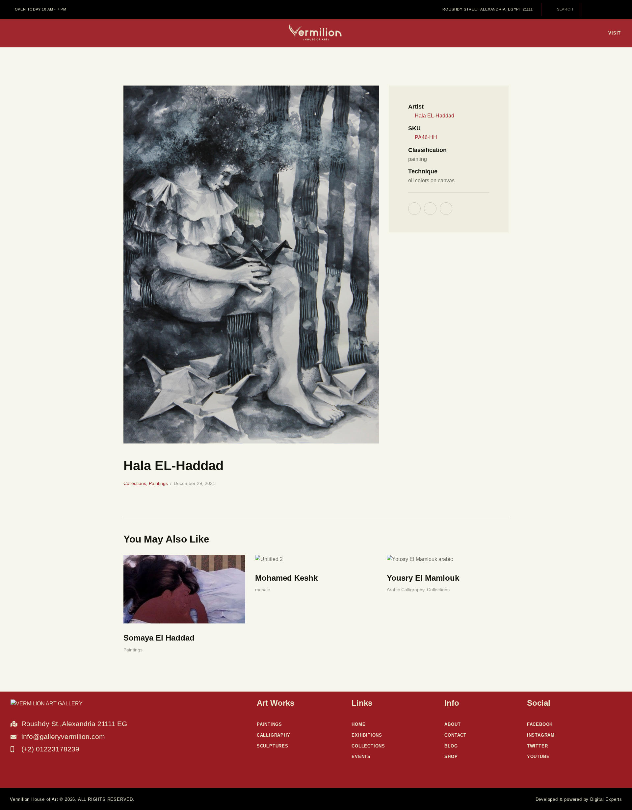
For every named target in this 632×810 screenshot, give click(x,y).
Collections (438, 589)
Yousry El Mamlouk (423, 577)
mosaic (262, 589)
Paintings (158, 483)
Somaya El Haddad (159, 637)
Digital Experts (606, 799)
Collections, (136, 483)
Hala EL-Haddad (434, 115)
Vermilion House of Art (34, 799)
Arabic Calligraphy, (407, 589)
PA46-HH (426, 137)
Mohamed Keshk (286, 577)
